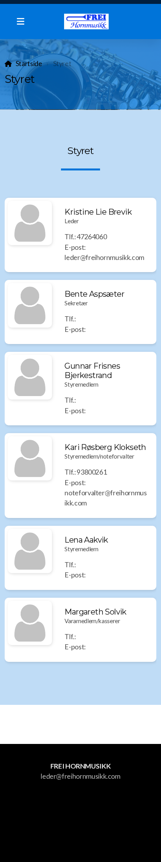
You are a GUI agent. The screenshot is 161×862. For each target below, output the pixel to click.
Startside (29, 63)
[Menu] (20, 21)
